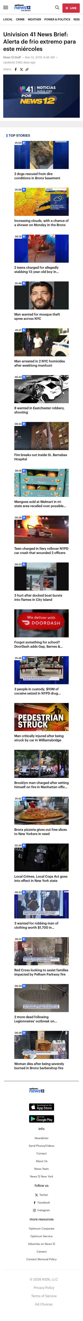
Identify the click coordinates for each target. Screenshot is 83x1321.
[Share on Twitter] (21, 69)
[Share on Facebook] (15, 69)
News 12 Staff (12, 57)
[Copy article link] (27, 69)
